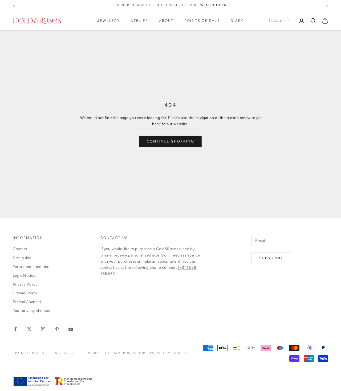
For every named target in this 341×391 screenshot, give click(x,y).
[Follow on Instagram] (43, 329)
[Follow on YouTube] (71, 329)
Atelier (139, 21)
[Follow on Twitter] (29, 329)
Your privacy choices (31, 310)
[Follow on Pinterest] (57, 329)
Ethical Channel (27, 302)
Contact (20, 249)
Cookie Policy (25, 293)
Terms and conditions (32, 266)
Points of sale (202, 21)
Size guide (22, 258)
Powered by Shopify (167, 353)
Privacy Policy (25, 284)
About (166, 21)
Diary (237, 21)
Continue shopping (170, 141)
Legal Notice (24, 275)
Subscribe (271, 258)
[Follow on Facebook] (15, 329)
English (277, 20)
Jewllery (108, 21)
